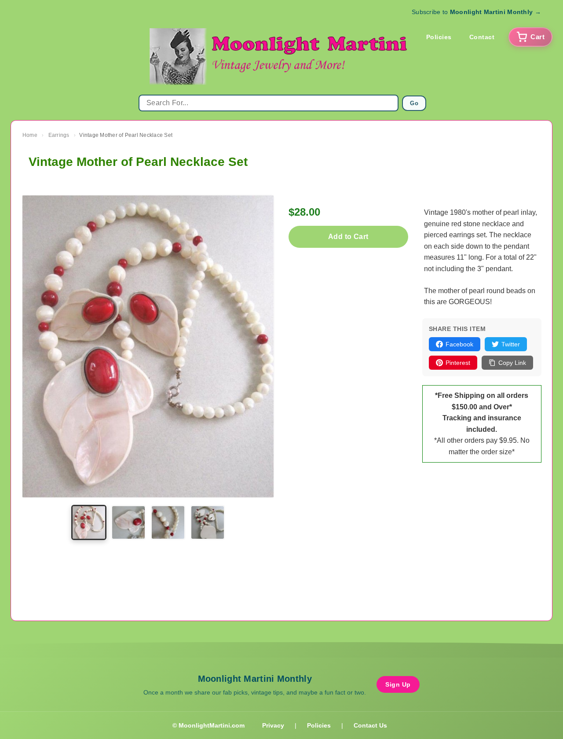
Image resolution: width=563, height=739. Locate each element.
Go (414, 103)
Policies (439, 36)
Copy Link (512, 362)
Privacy (273, 725)
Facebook (459, 344)
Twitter (510, 344)
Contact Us (370, 725)
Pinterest (458, 362)
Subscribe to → (476, 11)
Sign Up (398, 684)
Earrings (58, 135)
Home (29, 135)
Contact (482, 36)
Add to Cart (348, 236)
